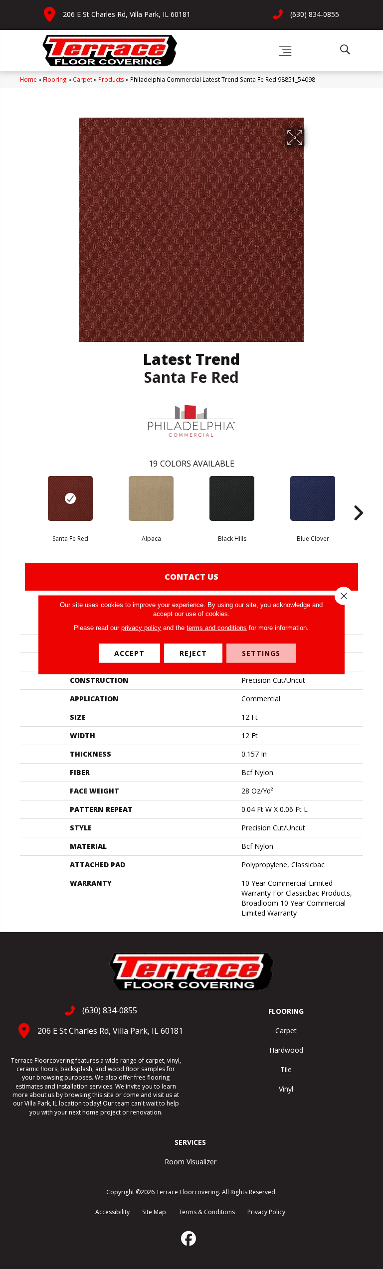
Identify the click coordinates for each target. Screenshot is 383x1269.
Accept (129, 653)
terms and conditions (217, 628)
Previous (24, 498)
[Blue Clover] (312, 498)
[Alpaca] (151, 498)
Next (358, 498)
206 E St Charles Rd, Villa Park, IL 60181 (127, 14)
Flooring (55, 79)
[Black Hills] (232, 498)
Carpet (82, 79)
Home (28, 79)
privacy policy (141, 628)
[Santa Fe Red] (70, 498)
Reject (193, 653)
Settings (261, 653)
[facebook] (189, 1239)
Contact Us (191, 576)
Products (111, 79)
